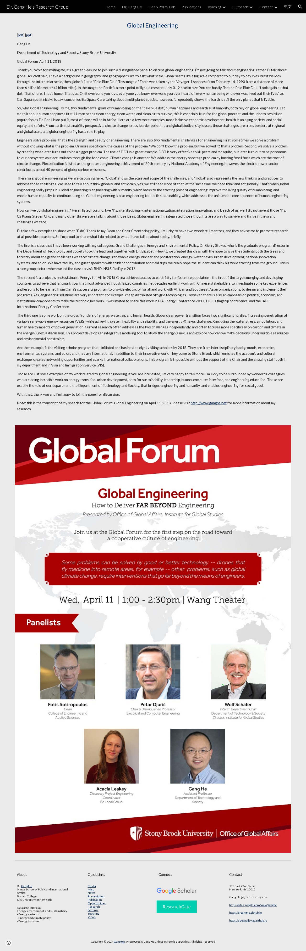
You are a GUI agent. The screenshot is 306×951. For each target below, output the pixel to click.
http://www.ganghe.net (209, 403)
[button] (300, 6)
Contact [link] (266, 7)
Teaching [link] (214, 7)
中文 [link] (288, 6)
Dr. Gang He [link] (132, 7)
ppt (28, 35)
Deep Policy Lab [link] (161, 7)
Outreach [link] (240, 7)
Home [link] (110, 7)
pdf (20, 35)
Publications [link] (191, 7)
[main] (153, 216)
